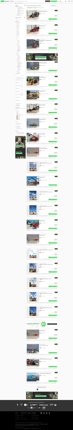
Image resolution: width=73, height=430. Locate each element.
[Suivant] (38, 29)
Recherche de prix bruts (19, 77)
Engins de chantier (19, 6)
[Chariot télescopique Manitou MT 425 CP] (33, 81)
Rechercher (48, 1)
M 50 (18, 40)
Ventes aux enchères (19, 128)
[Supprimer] (35, 7)
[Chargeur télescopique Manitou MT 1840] (33, 108)
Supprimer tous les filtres (40, 7)
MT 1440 (19, 47)
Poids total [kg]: (17, 88)
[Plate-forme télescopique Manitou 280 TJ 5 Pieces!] (33, 152)
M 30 (18, 42)
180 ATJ (18, 71)
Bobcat (18, 34)
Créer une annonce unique (41, 58)
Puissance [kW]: (17, 82)
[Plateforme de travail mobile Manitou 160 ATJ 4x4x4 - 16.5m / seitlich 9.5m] (33, 166)
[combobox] (20, 112)
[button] (72, 1)
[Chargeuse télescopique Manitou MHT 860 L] (33, 123)
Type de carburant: (18, 97)
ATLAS (18, 23)
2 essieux (17, 104)
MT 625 (19, 45)
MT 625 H (19, 48)
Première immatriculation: (19, 85)
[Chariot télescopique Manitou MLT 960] (33, 137)
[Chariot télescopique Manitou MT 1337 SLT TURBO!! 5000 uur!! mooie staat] (33, 44)
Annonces (18, 127)
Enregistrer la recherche (42, 387)
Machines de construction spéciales (21, 12)
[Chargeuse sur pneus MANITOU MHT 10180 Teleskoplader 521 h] (33, 362)
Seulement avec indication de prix (20, 78)
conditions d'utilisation (34, 428)
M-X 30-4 (19, 52)
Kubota (18, 32)
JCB (18, 24)
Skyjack (18, 33)
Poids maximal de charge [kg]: (19, 94)
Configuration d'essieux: (18, 103)
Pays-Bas (19, 116)
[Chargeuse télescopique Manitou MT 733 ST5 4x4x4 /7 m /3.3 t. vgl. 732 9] (33, 297)
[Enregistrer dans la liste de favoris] (56, 11)
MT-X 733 (19, 70)
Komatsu (18, 35)
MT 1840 (19, 46)
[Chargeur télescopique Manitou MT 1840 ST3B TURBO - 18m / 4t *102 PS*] (33, 282)
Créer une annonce (19, 153)
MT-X (18, 67)
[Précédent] (27, 29)
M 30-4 (19, 41)
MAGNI (18, 31)
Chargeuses (19, 9)
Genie (18, 26)
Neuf (17, 122)
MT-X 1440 (19, 68)
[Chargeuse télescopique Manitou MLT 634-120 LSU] (33, 15)
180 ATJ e (19, 72)
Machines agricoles (19, 15)
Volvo (18, 29)
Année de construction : (18, 79)
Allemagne (19, 115)
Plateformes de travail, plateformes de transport (21, 8)
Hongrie (19, 118)
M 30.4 (19, 43)
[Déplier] (42, 23)
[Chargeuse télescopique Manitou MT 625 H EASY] (33, 66)
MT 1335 (19, 49)
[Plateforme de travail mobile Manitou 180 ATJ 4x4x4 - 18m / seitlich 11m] (33, 195)
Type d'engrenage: (18, 100)
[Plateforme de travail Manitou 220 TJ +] (33, 181)
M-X (17, 51)
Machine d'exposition (19, 123)
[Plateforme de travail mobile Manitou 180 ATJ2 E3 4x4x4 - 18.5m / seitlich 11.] (33, 253)
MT (17, 44)
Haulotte (18, 28)
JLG (18, 30)
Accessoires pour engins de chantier (21, 10)
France (19, 113)
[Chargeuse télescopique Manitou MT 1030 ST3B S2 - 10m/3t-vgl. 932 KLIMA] (33, 268)
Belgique (19, 117)
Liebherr (18, 27)
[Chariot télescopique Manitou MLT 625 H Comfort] (33, 348)
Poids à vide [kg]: (18, 91)
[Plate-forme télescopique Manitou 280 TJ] (33, 239)
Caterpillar (18, 22)
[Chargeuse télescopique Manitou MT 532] (33, 94)
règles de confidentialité (26, 428)
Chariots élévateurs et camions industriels (20, 14)
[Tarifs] (20, 146)
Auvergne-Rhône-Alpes (21, 114)
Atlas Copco (19, 25)
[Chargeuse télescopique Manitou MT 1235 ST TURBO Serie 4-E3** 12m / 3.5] (33, 311)
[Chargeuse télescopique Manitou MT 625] (33, 29)
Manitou (18, 21)
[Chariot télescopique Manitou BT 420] (33, 224)
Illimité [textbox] (17, 112)
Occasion (18, 124)
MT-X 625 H (19, 69)
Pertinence (53, 5)
